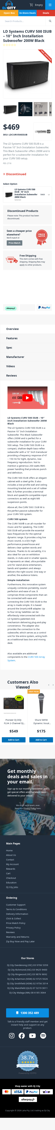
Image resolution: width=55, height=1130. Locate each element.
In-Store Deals (27, 12)
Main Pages (13, 843)
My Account (12, 864)
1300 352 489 (29, 1013)
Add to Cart (13, 739)
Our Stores (27, 958)
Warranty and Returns (17, 936)
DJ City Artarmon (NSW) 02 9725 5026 (27, 978)
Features (11, 338)
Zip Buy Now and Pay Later (20, 941)
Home (9, 850)
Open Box (9, 12)
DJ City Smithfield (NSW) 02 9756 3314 (27, 983)
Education (11, 882)
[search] (22, 21)
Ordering (11, 897)
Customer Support (15, 904)
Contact (10, 859)
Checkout (11, 877)
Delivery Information (17, 913)
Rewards (10, 868)
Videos (10, 366)
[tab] (27, 329)
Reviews (11, 375)
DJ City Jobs (12, 887)
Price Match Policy (15, 923)
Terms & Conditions (16, 909)
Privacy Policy (30, 808)
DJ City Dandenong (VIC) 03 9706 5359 (27, 965)
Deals (46, 12)
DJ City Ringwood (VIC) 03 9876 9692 (27, 974)
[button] (49, 684)
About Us (11, 854)
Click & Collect (13, 918)
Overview (12, 329)
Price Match (14, 243)
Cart (8, 873)
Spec (9, 347)
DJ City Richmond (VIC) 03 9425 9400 (27, 969)
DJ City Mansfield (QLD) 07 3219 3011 (27, 987)
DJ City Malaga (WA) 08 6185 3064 (27, 992)
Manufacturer (15, 357)
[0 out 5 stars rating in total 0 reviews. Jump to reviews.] (27, 45)
